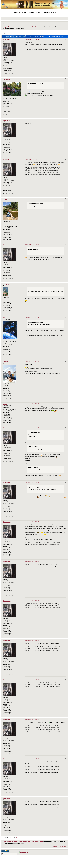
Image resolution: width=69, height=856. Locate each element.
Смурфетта (6, 361)
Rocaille (5, 199)
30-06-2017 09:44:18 (34, 39)
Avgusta (5, 404)
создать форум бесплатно (59, 846)
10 (16, 33)
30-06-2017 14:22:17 (34, 120)
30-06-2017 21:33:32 (34, 159)
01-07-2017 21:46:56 (34, 798)
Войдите (13, 23)
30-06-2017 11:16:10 (34, 78)
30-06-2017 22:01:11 (34, 198)
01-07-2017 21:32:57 (34, 679)
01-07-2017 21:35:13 (34, 719)
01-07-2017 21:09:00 (34, 482)
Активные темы (34, 18)
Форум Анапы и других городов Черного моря (17, 27)
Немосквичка (6, 39)
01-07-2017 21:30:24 (34, 640)
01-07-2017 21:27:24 (34, 561)
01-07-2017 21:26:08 (34, 521)
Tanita (4, 317)
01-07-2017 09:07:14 (34, 361)
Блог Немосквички (37, 27)
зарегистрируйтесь (22, 23)
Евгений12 (6, 284)
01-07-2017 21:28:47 (34, 600)
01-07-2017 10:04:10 (34, 403)
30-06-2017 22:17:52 (34, 244)
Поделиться (27, 39)
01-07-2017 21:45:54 (34, 758)
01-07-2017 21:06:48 (34, 427)
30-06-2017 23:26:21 (34, 284)
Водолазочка (6, 79)
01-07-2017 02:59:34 (34, 317)
